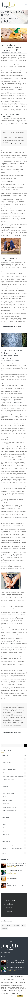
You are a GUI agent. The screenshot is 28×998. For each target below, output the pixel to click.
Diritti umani (6, 803)
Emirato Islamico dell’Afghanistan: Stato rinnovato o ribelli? (11, 47)
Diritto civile (5, 755)
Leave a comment (17, 52)
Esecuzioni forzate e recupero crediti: (11, 772)
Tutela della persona (7, 796)
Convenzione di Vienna (21, 517)
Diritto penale (5, 817)
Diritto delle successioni (8, 766)
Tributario (4, 928)
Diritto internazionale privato (9, 810)
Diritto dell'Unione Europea (9, 807)
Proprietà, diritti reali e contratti (10, 790)
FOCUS (4, 853)
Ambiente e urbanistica (8, 820)
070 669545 (9, 907)
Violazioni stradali (7, 838)
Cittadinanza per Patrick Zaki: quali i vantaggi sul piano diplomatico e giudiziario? (11, 354)
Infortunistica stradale (9, 779)
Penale (23, 925)
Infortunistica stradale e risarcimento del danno (14, 776)
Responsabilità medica (8, 793)
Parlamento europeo (17, 402)
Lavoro (5, 831)
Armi (4, 824)
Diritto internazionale (7, 800)
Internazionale (16, 925)
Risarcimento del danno (9, 783)
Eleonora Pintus (7, 326)
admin (3, 52)
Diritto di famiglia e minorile (9, 769)
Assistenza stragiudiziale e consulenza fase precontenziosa (13, 849)
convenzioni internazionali (8, 643)
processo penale (20, 614)
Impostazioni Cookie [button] (9, 995)
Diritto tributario (6, 841)
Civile (8, 925)
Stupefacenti (6, 834)
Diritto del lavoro (7, 762)
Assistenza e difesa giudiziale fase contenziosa (13, 845)
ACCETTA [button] (20, 995)
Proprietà (5, 786)
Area (3, 925)
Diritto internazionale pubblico (10, 814)
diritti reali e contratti (8, 759)
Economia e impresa (8, 827)
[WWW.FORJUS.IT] (8, 5)
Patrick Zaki (4, 363)
